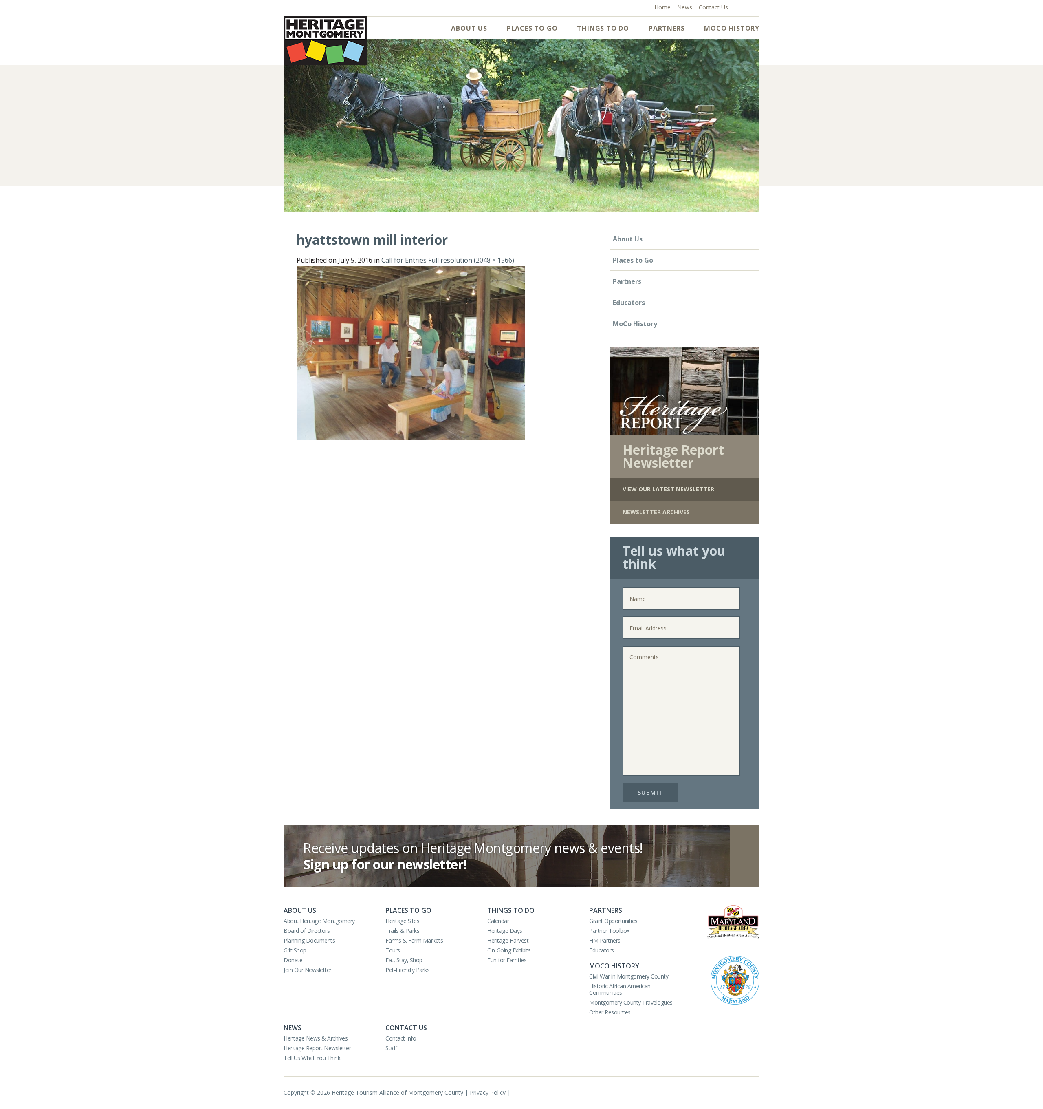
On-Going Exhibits (509, 950)
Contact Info (400, 1038)
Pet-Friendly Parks (407, 970)
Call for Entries (404, 260)
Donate (293, 960)
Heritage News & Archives (316, 1038)
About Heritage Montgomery (319, 921)
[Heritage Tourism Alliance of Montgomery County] (325, 40)
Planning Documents (309, 940)
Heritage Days (504, 930)
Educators (629, 302)
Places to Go (532, 28)
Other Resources (610, 1012)
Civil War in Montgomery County (628, 976)
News (292, 1027)
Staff (391, 1048)
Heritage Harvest (507, 940)
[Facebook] (738, 6)
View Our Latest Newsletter (668, 489)
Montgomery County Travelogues (631, 1002)
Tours (392, 950)
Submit (650, 792)
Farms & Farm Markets (414, 940)
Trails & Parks (402, 930)
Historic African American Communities (620, 989)
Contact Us (406, 1027)
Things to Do (603, 28)
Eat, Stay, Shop (403, 960)
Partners (666, 28)
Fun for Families (506, 960)
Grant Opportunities (613, 921)
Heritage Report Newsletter (317, 1048)
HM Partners (605, 940)
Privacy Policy (488, 1092)
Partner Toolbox (609, 930)
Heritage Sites (402, 921)
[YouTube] (746, 6)
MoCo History (731, 28)
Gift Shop (295, 950)
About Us (469, 28)
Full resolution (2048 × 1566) (471, 260)
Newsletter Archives (656, 512)
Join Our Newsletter (308, 970)
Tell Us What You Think (312, 1058)
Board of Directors (307, 930)
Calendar (498, 921)
